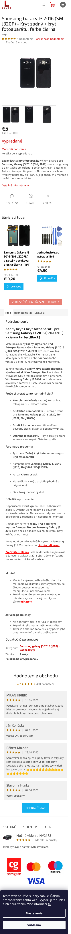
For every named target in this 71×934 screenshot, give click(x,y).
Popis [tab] (8, 312)
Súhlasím (34, 925)
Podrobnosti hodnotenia (49, 39)
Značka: (16, 42)
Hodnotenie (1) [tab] (23, 312)
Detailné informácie (14, 185)
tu (49, 904)
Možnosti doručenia (14, 149)
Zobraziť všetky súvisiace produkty (35, 301)
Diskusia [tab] (39, 312)
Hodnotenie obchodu (35, 675)
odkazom (26, 601)
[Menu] (62, 4)
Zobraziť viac (36, 808)
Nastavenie (34, 913)
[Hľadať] (43, 4)
